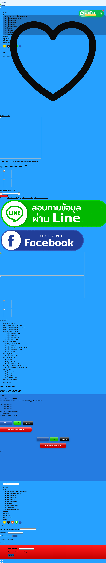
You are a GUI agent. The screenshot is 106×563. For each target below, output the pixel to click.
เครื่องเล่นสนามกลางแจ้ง (18, 161)
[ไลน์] (16, 522)
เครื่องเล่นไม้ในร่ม (11, 363)
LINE (17, 423)
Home (2, 161)
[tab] (54, 383)
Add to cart (4, 196)
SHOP (7, 161)
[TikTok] (8, 522)
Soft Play (9, 361)
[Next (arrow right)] (2, 562)
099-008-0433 (8, 404)
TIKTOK (28, 423)
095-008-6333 (8, 408)
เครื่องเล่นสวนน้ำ (8, 341)
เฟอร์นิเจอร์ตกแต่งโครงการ (11, 325)
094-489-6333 (8, 406)
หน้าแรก (5, 488)
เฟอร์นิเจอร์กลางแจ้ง (13, 510)
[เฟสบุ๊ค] (20, 522)
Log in (15, 536)
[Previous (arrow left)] (0, 562)
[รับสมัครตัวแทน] (4, 522)
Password (4, 533)
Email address (13, 549)
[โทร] (12, 522)
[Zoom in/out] (2, 560)
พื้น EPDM (10, 373)
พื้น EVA (9, 371)
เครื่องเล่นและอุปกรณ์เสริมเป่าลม (16, 347)
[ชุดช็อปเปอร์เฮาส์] (7, 178)
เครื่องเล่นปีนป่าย (11, 337)
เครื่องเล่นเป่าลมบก (12, 355)
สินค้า (4, 490)
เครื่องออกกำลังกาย (12, 506)
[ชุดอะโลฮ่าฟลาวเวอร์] (7, 187)
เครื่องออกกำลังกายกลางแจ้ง (12, 365)
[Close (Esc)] (0, 560)
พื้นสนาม (5, 369)
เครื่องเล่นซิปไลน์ (8, 323)
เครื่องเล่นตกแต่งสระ (12, 349)
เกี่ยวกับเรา (6, 516)
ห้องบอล (9, 359)
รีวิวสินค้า (6, 514)
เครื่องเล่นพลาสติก (32, 161)
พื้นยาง (9, 375)
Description (7, 383)
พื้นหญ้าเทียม (10, 377)
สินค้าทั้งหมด (10, 508)
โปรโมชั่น (5, 512)
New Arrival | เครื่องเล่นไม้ (11, 329)
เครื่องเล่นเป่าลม (8, 353)
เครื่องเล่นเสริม (11, 339)
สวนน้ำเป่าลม (10, 345)
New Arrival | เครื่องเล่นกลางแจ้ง (13, 327)
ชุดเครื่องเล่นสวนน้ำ (12, 343)
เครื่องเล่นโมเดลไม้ (12, 335)
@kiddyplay (6, 413)
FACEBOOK (6, 423)
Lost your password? (6, 539)
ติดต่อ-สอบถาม (7, 518)
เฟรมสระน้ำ (10, 351)
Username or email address (10, 529)
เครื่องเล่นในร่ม (7, 357)
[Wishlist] (0, 7)
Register (11, 555)
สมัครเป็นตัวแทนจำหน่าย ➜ (16, 429)
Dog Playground (8, 379)
